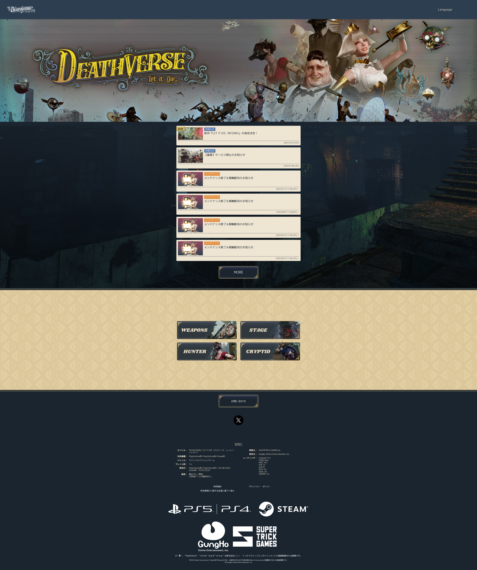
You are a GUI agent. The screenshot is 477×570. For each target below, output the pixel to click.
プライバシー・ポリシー (260, 486)
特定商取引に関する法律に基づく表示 (217, 490)
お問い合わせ (238, 401)
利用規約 (217, 486)
